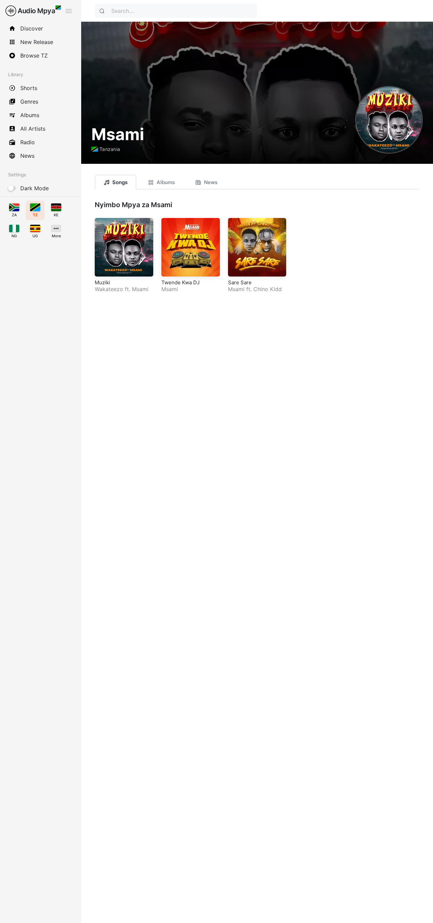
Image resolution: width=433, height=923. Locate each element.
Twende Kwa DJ (180, 282)
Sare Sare (240, 282)
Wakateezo (109, 289)
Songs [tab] (120, 182)
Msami (140, 289)
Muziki (102, 282)
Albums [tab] (166, 182)
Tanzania (109, 149)
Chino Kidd (267, 289)
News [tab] (211, 182)
